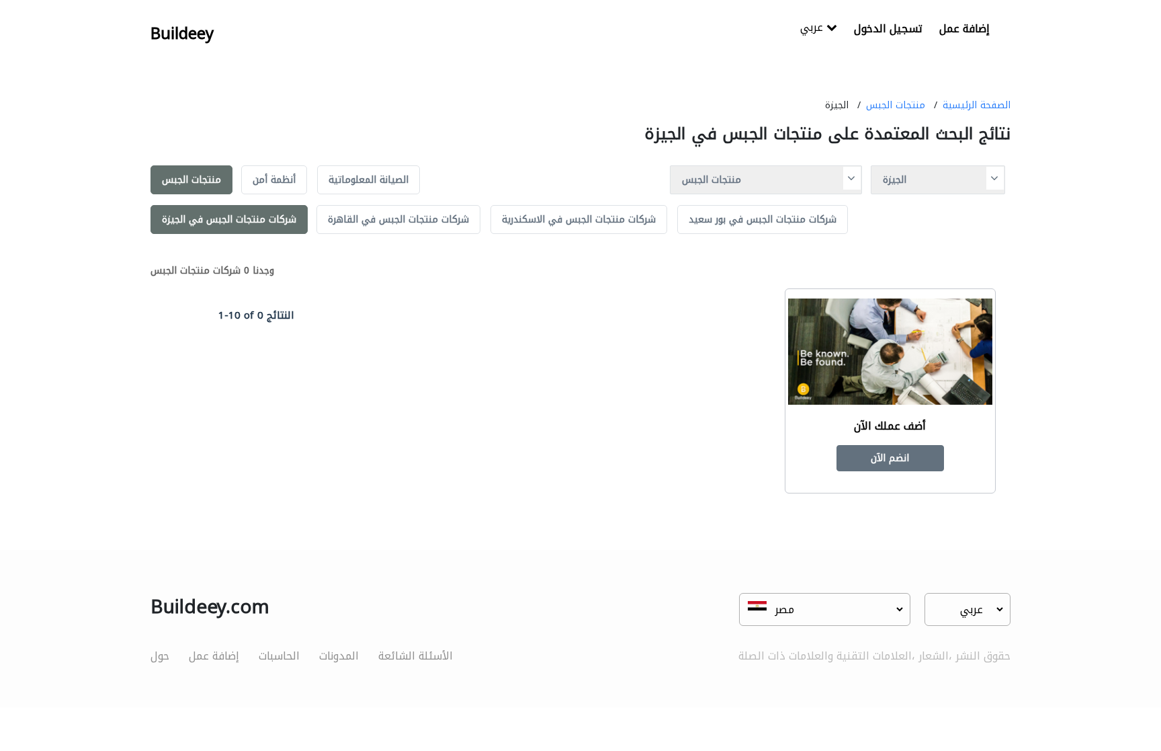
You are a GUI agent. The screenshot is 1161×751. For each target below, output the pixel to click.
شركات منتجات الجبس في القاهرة (398, 219)
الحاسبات (279, 655)
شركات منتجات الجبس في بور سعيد (762, 219)
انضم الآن (890, 458)
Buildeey (182, 33)
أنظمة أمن (274, 180)
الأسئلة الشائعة (415, 655)
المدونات (339, 655)
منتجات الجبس (895, 105)
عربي (813, 28)
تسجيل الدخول (888, 28)
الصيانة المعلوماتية (368, 180)
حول (159, 655)
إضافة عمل (964, 28)
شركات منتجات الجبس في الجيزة (229, 219)
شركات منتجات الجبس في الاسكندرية (579, 219)
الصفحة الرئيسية (976, 105)
